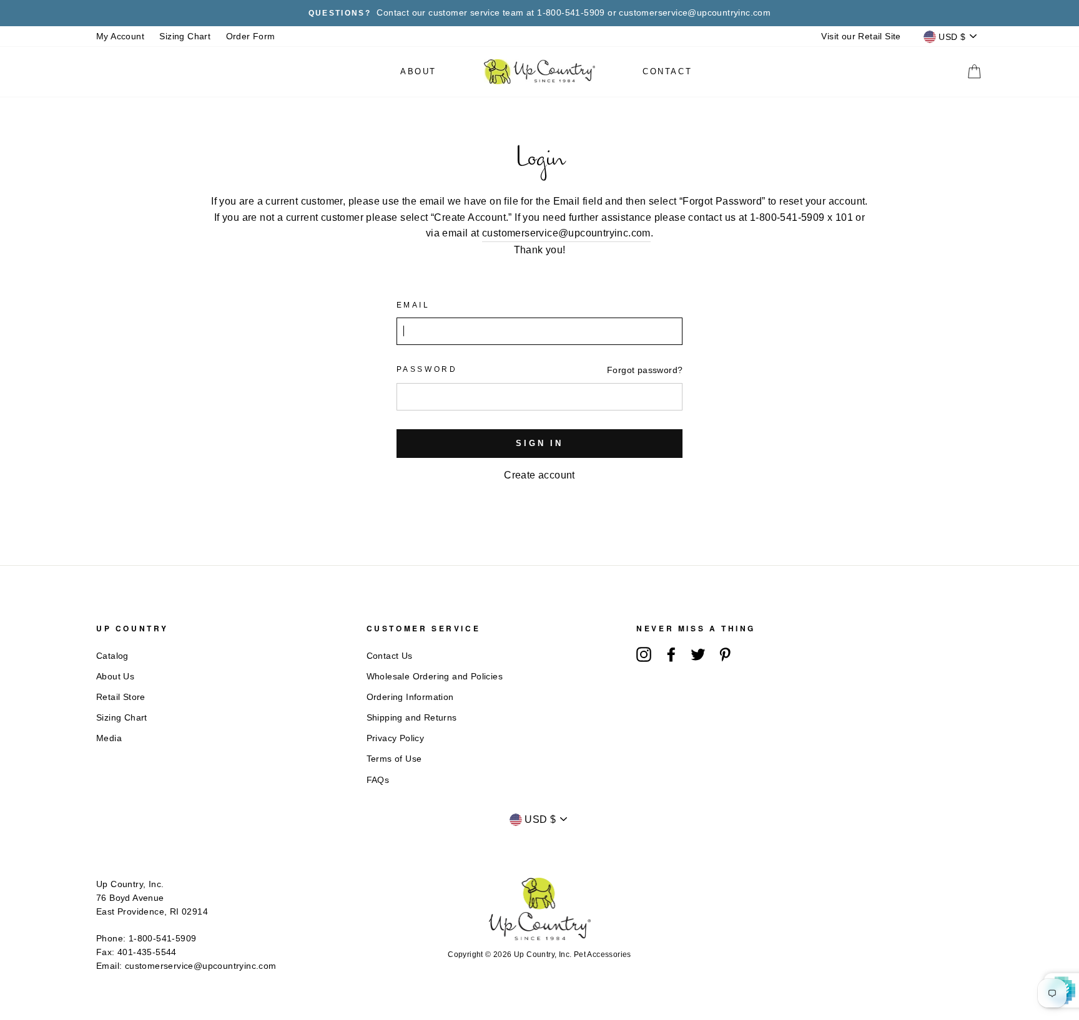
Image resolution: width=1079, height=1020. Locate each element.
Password (427, 369)
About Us (115, 676)
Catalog (112, 656)
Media (109, 738)
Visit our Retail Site (860, 36)
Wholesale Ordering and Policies (435, 676)
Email (413, 305)
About (418, 71)
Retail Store (120, 697)
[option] (539, 13)
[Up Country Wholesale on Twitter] (698, 654)
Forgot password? (644, 370)
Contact (667, 71)
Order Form (250, 36)
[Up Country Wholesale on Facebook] (671, 654)
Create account (539, 475)
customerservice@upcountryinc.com (566, 233)
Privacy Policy (396, 738)
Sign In (539, 443)
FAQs (378, 780)
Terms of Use (394, 759)
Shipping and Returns (412, 717)
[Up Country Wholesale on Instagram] (643, 654)
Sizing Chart (184, 36)
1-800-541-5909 (163, 938)
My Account (120, 36)
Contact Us (390, 656)
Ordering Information (410, 697)
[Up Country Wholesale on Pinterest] (724, 654)
